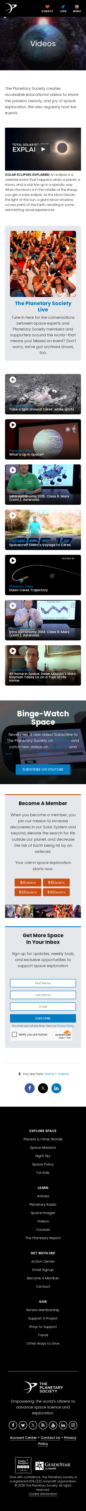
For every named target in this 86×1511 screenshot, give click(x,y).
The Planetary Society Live (43, 306)
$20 (28, 892)
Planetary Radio (43, 1204)
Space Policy (43, 1164)
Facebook (58, 746)
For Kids (43, 1172)
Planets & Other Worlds (43, 1139)
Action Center (43, 1261)
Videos (63, 1074)
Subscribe (43, 1018)
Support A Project (43, 1318)
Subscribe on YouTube (43, 769)
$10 (56, 882)
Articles (43, 1196)
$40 (56, 892)
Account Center (23, 1437)
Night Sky (43, 1156)
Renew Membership (43, 1310)
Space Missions (43, 1147)
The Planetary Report (43, 1238)
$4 (28, 882)
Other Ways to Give (43, 1343)
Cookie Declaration (43, 1494)
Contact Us (50, 1437)
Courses (43, 1229)
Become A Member (43, 1278)
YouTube (62, 740)
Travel (43, 1335)
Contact (43, 1286)
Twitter (43, 753)
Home (49, 1074)
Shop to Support (43, 1326)
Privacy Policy (65, 1026)
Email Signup (43, 1269)
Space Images (43, 1212)
